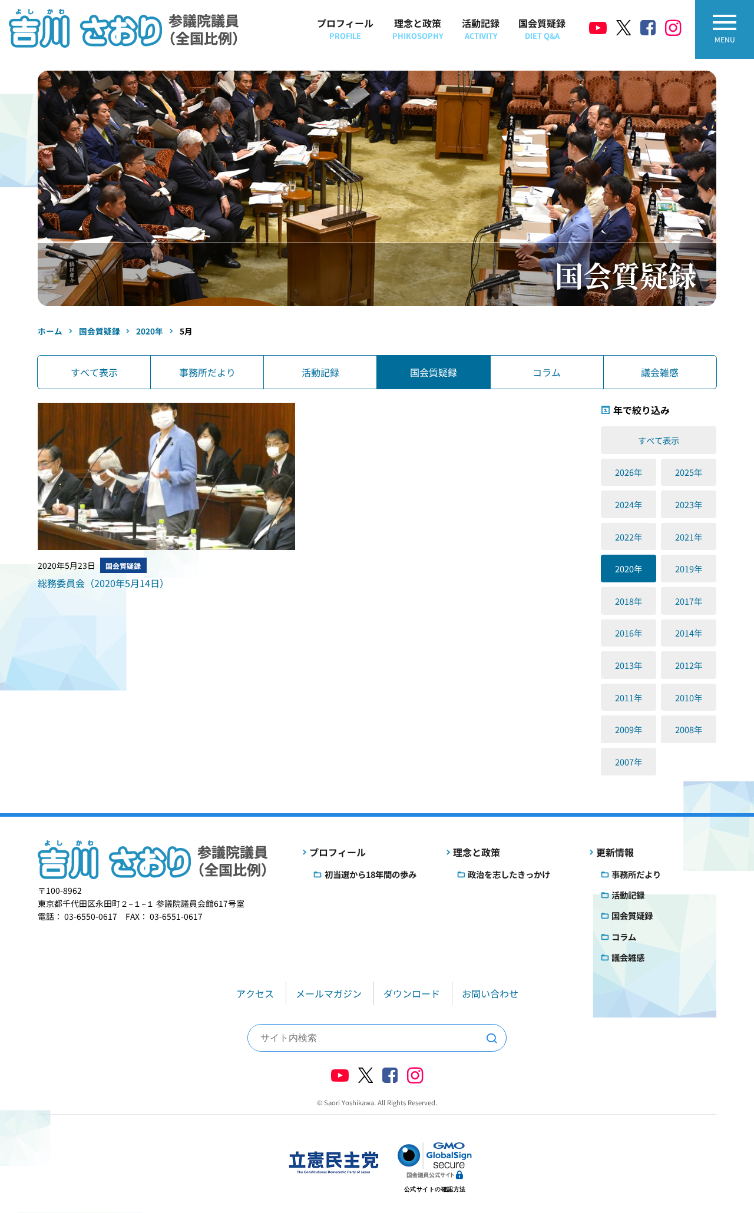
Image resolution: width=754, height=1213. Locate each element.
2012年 (688, 665)
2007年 (628, 761)
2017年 (688, 601)
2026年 (628, 472)
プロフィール (345, 28)
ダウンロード (411, 993)
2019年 (688, 568)
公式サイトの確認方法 (435, 1189)
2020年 (628, 568)
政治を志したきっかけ (509, 874)
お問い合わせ (490, 993)
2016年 (628, 633)
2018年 (628, 601)
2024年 (628, 504)
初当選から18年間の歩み (370, 874)
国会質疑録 (542, 28)
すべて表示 (94, 372)
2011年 (628, 697)
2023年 (688, 504)
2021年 (688, 537)
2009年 (628, 729)
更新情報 (615, 852)
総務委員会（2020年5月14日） (103, 583)
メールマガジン (329, 993)
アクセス (255, 993)
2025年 (688, 472)
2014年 (688, 633)
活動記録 (481, 28)
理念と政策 (417, 28)
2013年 (628, 665)
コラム (547, 372)
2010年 (688, 697)
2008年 (688, 729)
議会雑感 (660, 372)
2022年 (628, 537)
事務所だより (207, 372)
